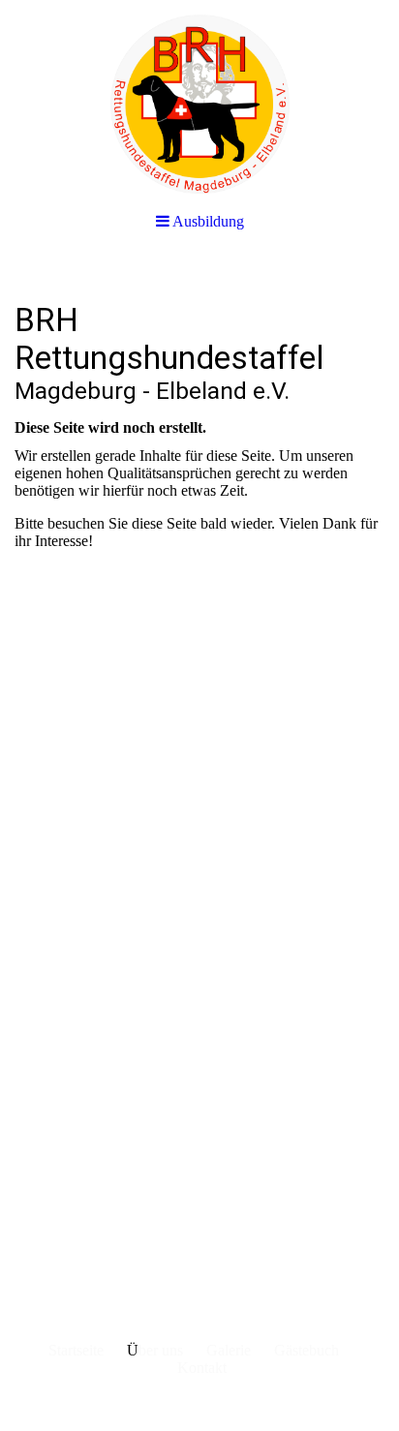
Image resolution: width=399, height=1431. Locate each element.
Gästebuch (306, 1350)
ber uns (160, 1350)
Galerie (228, 1350)
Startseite (76, 1350)
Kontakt (202, 1367)
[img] (199, 97)
